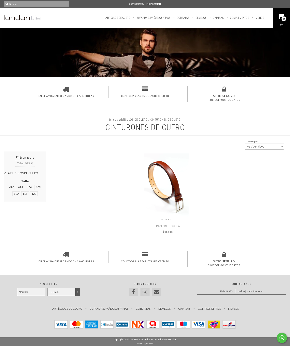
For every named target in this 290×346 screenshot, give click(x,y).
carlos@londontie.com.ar (250, 291)
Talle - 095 (23, 163)
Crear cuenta (136, 4)
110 (16, 193)
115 (25, 193)
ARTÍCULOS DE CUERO (117, 17)
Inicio (112, 119)
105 (38, 187)
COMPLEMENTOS (239, 17)
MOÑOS (259, 17)
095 (20, 187)
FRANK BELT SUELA (167, 226)
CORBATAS (182, 17)
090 (11, 187)
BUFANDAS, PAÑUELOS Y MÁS (153, 17)
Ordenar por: (251, 141)
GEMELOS (201, 17)
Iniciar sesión (153, 4)
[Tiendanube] (145, 344)
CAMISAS (218, 17)
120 (34, 193)
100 (29, 187)
